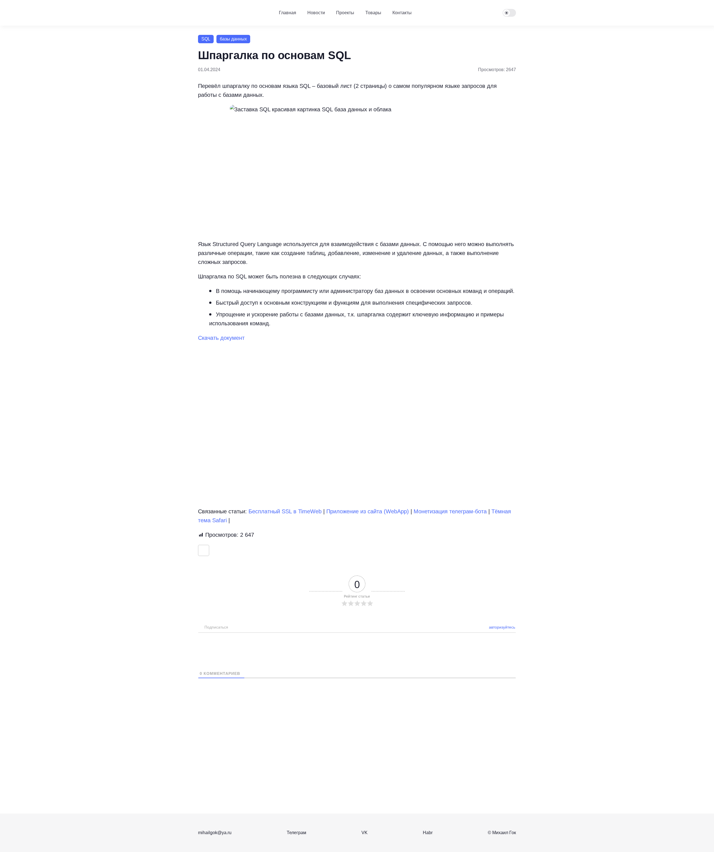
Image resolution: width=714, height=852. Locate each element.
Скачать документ (221, 338)
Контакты (402, 12)
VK (364, 832)
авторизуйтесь (501, 627)
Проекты (345, 12)
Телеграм (296, 832)
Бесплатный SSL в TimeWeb (285, 511)
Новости (316, 12)
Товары (373, 12)
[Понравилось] (203, 550)
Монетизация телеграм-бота (450, 511)
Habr (428, 832)
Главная (287, 12)
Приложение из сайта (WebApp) (367, 511)
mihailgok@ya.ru (214, 832)
